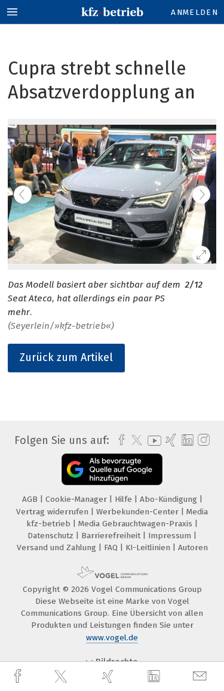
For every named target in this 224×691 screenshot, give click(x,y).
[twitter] (62, 676)
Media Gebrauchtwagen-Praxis (136, 524)
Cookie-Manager (77, 499)
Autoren (193, 547)
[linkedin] (155, 676)
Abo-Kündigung (170, 499)
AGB (31, 499)
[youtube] (152, 440)
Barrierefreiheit (112, 535)
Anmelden (194, 12)
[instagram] (202, 440)
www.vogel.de (112, 638)
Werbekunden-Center (138, 512)
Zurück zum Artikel (66, 357)
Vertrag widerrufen (53, 512)
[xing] (109, 676)
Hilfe (124, 499)
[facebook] (19, 676)
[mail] (201, 676)
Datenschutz (51, 535)
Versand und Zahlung (58, 547)
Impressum (171, 535)
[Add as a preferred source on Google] (112, 469)
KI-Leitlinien (149, 547)
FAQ (112, 547)
